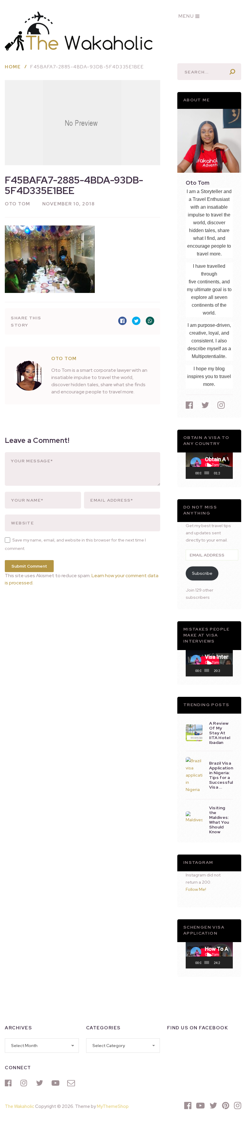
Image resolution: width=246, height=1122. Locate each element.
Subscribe (202, 573)
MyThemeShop (113, 1106)
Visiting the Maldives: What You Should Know (219, 819)
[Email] (72, 1083)
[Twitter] (41, 1083)
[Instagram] (25, 1083)
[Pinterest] (225, 1105)
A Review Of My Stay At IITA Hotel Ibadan (219, 733)
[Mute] (225, 473)
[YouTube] (56, 1083)
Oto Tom (17, 204)
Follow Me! (196, 889)
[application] (209, 465)
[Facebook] (9, 1083)
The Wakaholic (19, 1106)
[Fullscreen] (229, 473)
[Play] (193, 473)
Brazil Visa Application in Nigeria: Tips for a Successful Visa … (221, 775)
